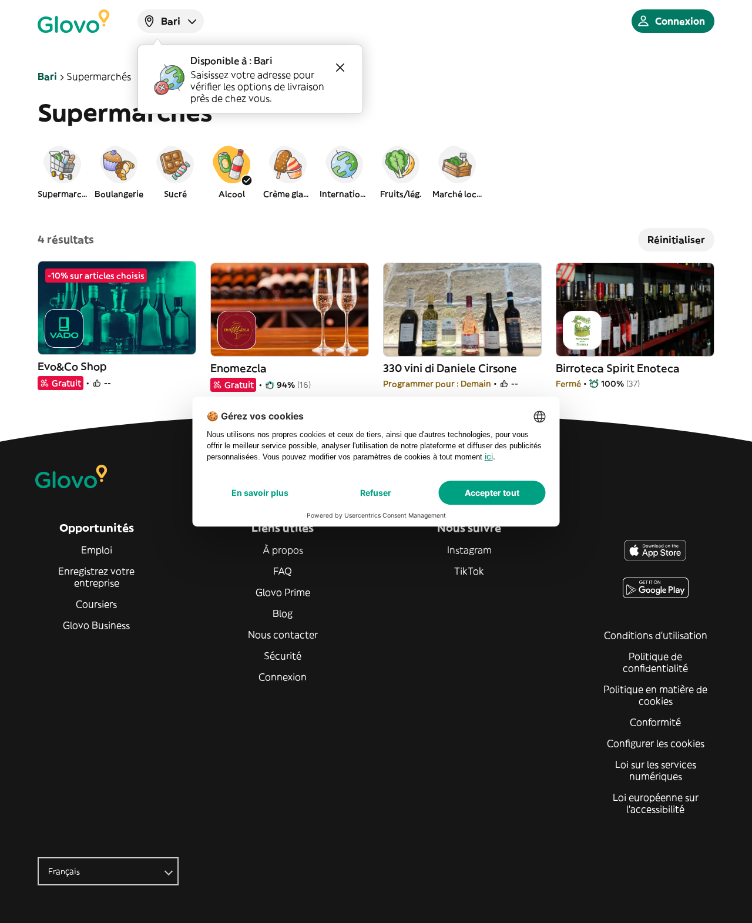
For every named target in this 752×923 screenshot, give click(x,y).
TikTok (469, 571)
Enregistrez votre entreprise (96, 577)
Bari (47, 76)
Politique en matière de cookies (655, 695)
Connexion (282, 677)
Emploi (96, 550)
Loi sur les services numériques (655, 770)
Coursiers (96, 604)
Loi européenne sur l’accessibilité (656, 803)
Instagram (469, 550)
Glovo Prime (283, 592)
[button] (62, 171)
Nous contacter (283, 634)
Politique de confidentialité (655, 662)
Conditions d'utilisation (655, 635)
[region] (376, 171)
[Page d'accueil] (73, 21)
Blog (283, 613)
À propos (283, 550)
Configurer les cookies (655, 743)
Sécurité (282, 656)
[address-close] (340, 67)
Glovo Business (96, 625)
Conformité (655, 722)
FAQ (282, 571)
